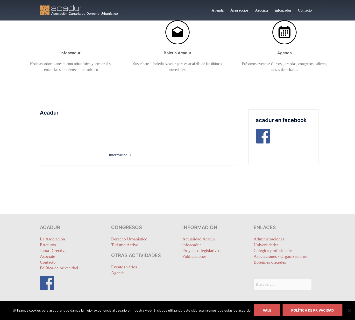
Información (118, 155)
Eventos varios (124, 267)
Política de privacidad (59, 268)
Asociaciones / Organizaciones (280, 256)
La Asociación (52, 239)
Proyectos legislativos (201, 250)
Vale (267, 310)
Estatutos (48, 244)
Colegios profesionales (273, 250)
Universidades (266, 244)
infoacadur (283, 10)
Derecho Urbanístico (129, 239)
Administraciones (269, 239)
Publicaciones (194, 256)
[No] (349, 310)
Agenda (218, 10)
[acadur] (83, 10)
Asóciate (261, 10)
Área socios (239, 10)
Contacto (305, 10)
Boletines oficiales (270, 262)
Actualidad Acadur (198, 239)
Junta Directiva (53, 250)
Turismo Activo (124, 244)
